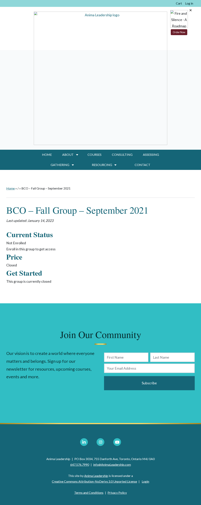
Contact (142, 165)
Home (47, 154)
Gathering (60, 165)
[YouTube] (117, 442)
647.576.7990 (79, 464)
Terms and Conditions (88, 492)
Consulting (122, 154)
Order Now (179, 32)
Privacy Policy (117, 492)
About (68, 154)
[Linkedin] (84, 442)
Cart (179, 3)
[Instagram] (100, 442)
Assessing (151, 154)
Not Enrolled (16, 243)
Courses (94, 154)
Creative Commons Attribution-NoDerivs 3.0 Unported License (94, 481)
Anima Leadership (96, 476)
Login (145, 481)
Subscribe (149, 383)
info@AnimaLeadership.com (112, 464)
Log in (189, 3)
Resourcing (102, 165)
